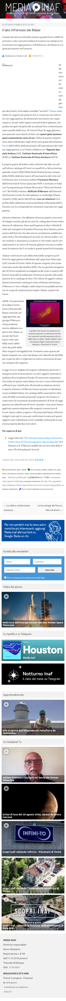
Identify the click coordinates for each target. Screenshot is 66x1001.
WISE (4, 477)
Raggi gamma (36, 473)
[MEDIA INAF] (33, 10)
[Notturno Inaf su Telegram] (33, 685)
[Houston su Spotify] (33, 661)
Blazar (37, 469)
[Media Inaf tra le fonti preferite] (33, 542)
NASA (27, 473)
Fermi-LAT (52, 469)
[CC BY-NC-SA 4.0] (39, 459)
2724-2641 (14, 967)
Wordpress (11, 982)
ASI (32, 469)
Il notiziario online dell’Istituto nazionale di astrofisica (33, 13)
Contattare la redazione (16, 986)
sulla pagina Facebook (30, 481)
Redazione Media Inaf (16, 55)
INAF (19, 469)
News (24, 469)
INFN (4, 473)
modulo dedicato (10, 489)
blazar (54, 110)
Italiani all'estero (15, 473)
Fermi (5, 145)
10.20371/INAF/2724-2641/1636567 (39, 489)
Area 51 (8, 991)
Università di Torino (52, 473)
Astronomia (10, 469)
